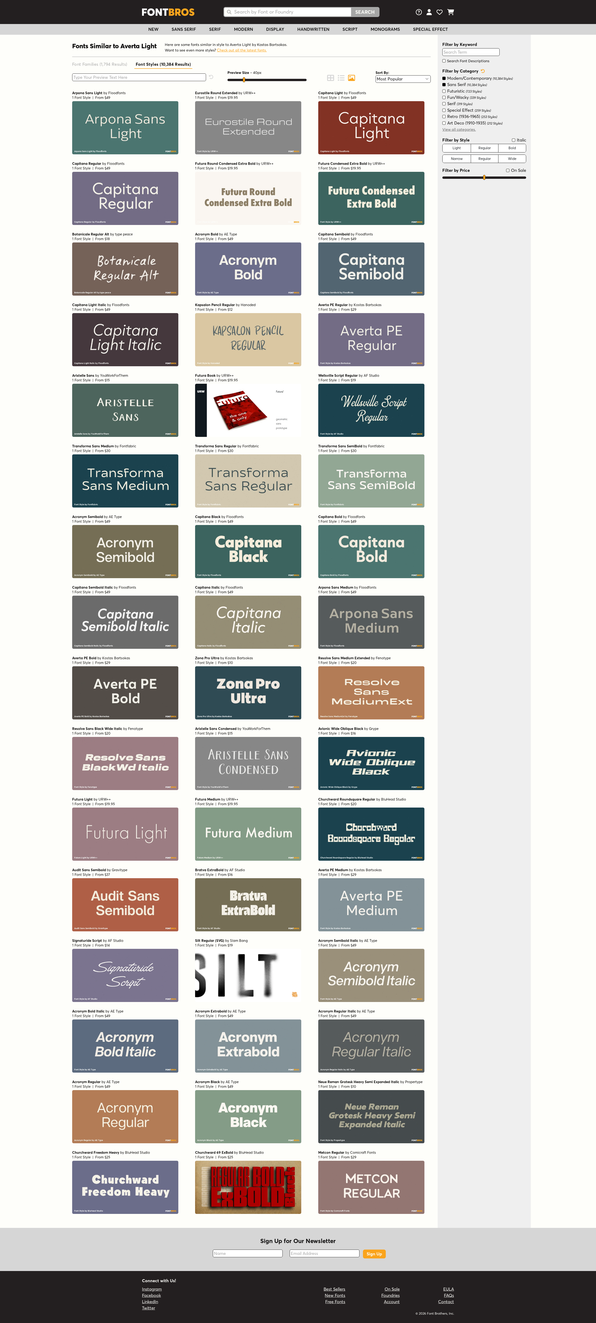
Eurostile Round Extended (216, 93)
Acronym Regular (86, 1082)
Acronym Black (207, 1082)
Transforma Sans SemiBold (340, 446)
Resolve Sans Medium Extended (344, 658)
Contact (446, 1301)
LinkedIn (150, 1301)
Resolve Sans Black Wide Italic (97, 728)
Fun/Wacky (466, 97)
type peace (124, 234)
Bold (512, 148)
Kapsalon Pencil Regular (215, 305)
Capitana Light (330, 93)
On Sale (518, 170)
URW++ (249, 93)
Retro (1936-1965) (471, 116)
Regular (484, 148)
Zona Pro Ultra (207, 658)
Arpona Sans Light (87, 93)
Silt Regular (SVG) (209, 940)
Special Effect (430, 29)
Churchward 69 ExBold (214, 1152)
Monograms (385, 29)
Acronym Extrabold (211, 1011)
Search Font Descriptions (467, 61)
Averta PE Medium (333, 870)
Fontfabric (128, 446)
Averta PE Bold (84, 658)
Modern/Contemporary (479, 78)
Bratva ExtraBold (209, 870)
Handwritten (313, 29)
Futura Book (205, 375)
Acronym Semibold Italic (338, 940)
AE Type (230, 234)
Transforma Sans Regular (216, 446)
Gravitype (119, 870)
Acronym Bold (206, 234)
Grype (374, 728)
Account (392, 1301)
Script (350, 29)
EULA (448, 1289)
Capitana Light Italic (89, 305)
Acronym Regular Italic (337, 1011)
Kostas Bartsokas (368, 305)
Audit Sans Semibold (89, 870)
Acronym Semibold (87, 517)
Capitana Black (207, 517)
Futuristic (464, 91)
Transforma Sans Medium (93, 446)
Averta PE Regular (333, 305)
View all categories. (459, 129)
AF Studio (371, 375)
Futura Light (82, 799)
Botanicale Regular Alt (90, 234)
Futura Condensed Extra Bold (342, 163)
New (153, 29)
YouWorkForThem (114, 375)
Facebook (151, 1295)
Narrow (457, 158)
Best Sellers (334, 1289)
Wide (512, 158)
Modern (243, 29)
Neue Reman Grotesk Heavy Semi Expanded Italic (358, 1082)
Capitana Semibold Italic (92, 587)
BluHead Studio (393, 799)
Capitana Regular (86, 163)
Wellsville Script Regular (338, 375)
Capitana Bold (330, 517)
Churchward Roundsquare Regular (346, 799)
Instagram (152, 1289)
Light (457, 148)
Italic (521, 140)
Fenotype (383, 658)
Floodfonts (117, 93)
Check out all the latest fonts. (242, 50)
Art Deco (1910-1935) (474, 123)
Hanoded (248, 305)
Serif (215, 29)
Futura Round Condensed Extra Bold (225, 163)
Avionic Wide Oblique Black (340, 728)
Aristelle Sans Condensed (216, 728)
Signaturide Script (87, 940)
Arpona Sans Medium (335, 587)
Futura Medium (207, 799)
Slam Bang (239, 940)
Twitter (148, 1308)
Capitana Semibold (334, 234)
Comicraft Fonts (363, 1152)
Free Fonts (335, 1301)
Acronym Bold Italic (88, 1011)
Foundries (390, 1295)
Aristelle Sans (83, 375)
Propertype (414, 1082)
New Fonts (335, 1295)
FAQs (449, 1295)
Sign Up (374, 1254)
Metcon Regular (331, 1152)
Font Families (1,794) (99, 64)
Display (275, 29)
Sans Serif (184, 29)
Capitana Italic (207, 587)
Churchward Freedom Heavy (95, 1152)
